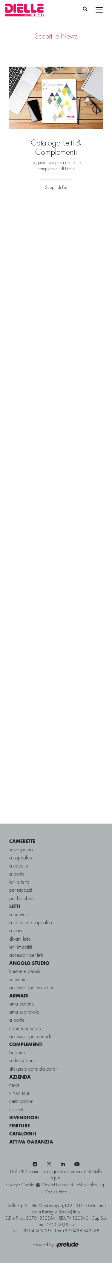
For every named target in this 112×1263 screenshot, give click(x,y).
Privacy (11, 1185)
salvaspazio (21, 850)
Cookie (28, 1185)
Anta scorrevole (24, 1012)
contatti (16, 1109)
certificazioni (22, 1101)
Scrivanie (18, 979)
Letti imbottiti (20, 947)
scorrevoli (18, 914)
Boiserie (17, 1052)
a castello (18, 866)
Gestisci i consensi (57, 1185)
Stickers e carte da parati (33, 1069)
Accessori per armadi (30, 1036)
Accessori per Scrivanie (31, 988)
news (14, 1085)
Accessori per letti (26, 955)
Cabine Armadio (25, 1028)
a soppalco (20, 858)
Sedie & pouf (22, 1060)
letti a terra (19, 882)
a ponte (16, 874)
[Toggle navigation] (99, 10)
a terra (15, 931)
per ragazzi (20, 890)
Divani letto (20, 939)
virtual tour (19, 1093)
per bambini (21, 898)
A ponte (16, 1020)
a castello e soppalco (30, 922)
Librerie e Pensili (24, 971)
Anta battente (22, 1004)
